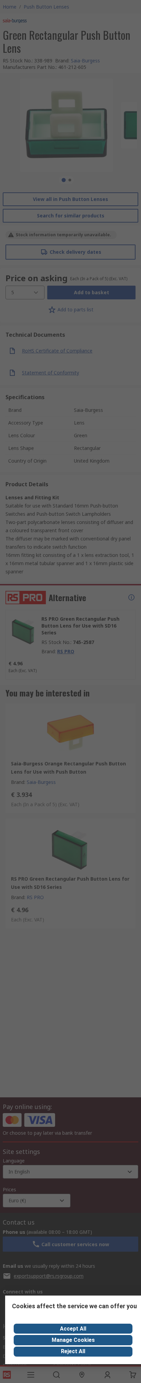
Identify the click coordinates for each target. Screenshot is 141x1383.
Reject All (73, 1351)
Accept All (73, 1328)
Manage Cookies (73, 1340)
